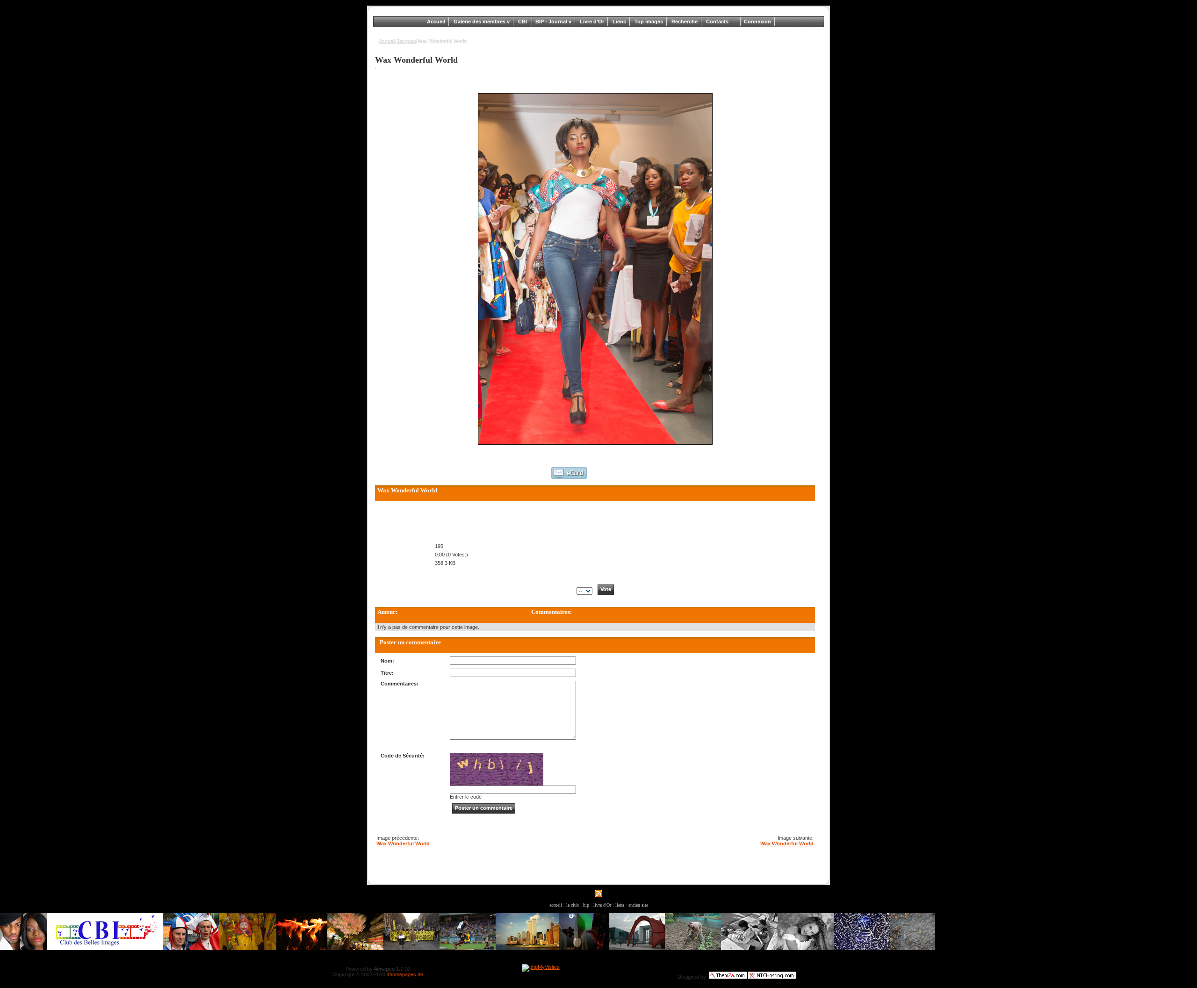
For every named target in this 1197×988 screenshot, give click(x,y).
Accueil (436, 21)
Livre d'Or (592, 21)
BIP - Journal (552, 21)
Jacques (406, 41)
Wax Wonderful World (403, 843)
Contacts (717, 21)
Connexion (757, 21)
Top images (649, 21)
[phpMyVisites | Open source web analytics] (541, 967)
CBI (523, 21)
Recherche (684, 21)
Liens (619, 21)
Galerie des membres (480, 21)
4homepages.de (405, 974)
